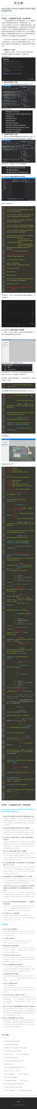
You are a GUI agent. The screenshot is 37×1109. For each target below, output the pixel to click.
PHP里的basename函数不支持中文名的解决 (15, 1047)
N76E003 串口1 (24, 1080)
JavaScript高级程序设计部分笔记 (12, 964)
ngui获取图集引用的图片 (10, 1080)
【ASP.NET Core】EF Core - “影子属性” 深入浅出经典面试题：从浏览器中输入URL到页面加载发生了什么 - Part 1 (18, 888)
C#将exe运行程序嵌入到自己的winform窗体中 (16, 828)
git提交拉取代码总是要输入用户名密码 (13, 1061)
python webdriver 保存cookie (13, 1087)
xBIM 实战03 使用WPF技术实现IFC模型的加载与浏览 (18, 816)
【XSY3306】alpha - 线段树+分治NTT (14, 995)
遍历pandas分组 (8, 1064)
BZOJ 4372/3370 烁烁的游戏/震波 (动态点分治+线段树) (19, 1006)
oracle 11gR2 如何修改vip (10, 929)
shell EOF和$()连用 (9, 1074)
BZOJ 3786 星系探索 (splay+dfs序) (13, 1018)
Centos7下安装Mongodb (10, 983)
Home (18, 1101)
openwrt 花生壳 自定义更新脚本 (12, 1051)
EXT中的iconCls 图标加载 (11, 913)
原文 (15, 15)
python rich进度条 (9, 1090)
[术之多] (18, 3)
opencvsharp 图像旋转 (10, 1077)
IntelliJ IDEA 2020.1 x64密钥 (12, 1070)
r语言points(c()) (8, 1054)
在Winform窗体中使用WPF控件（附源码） (15, 851)
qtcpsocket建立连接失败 (11, 1057)
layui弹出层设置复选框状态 (11, 1044)
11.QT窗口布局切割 (8, 938)
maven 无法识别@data (23, 1054)
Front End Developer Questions (12, 955)
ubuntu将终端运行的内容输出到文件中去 (14, 1067)
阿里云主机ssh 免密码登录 (11, 945)
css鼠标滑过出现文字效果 (10, 974)
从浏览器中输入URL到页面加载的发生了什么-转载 (17, 876)
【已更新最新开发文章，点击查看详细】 (19, 18)
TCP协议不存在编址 (23, 1074)
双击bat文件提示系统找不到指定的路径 (14, 1084)
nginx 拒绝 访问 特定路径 (25, 1090)
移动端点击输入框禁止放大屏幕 (11, 1041)
